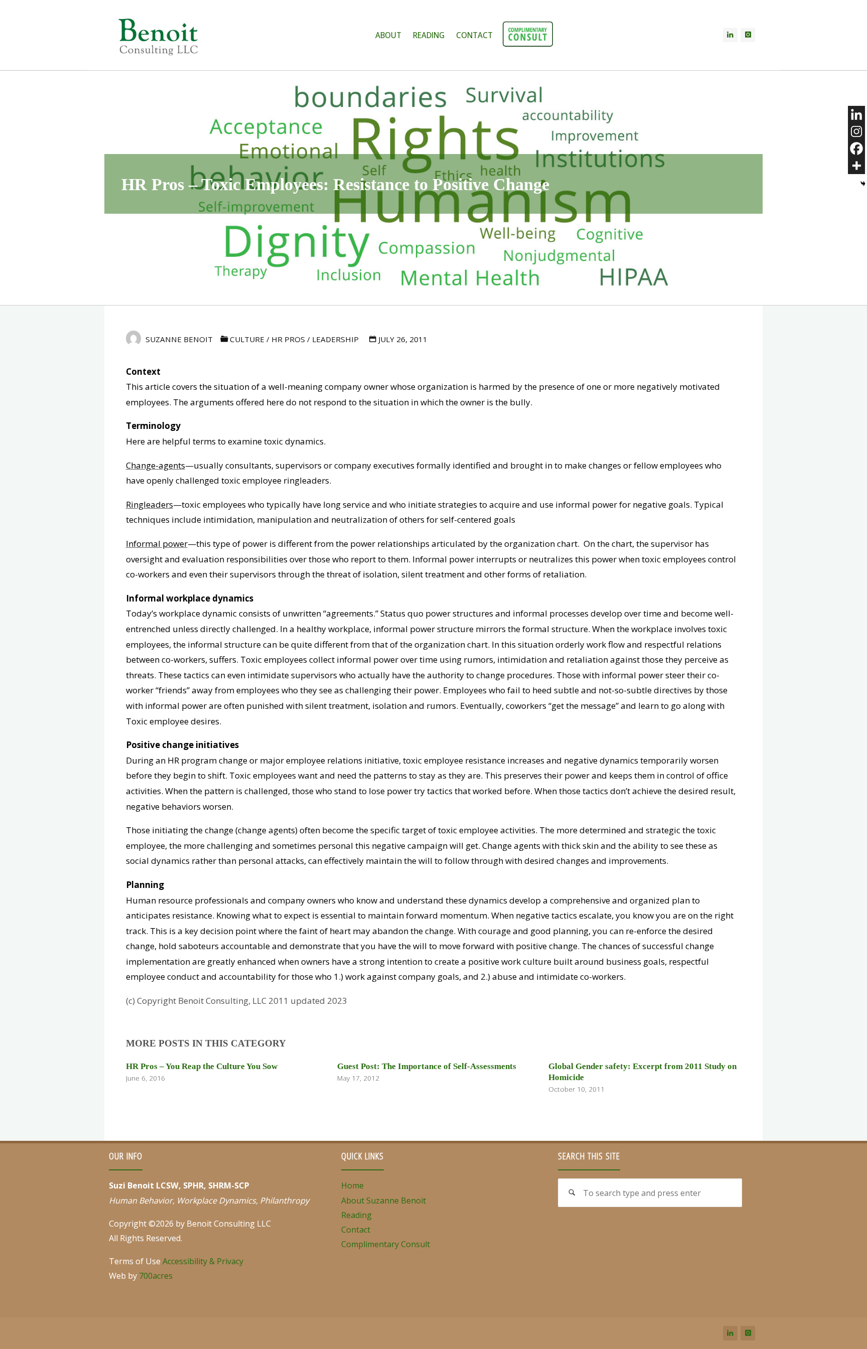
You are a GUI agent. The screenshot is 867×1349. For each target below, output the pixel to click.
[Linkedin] (856, 114)
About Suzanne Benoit (383, 1200)
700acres (156, 1275)
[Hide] (863, 184)
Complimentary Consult (385, 1244)
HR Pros (288, 339)
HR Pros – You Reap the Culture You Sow (201, 1066)
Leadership (335, 339)
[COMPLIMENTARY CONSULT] (528, 35)
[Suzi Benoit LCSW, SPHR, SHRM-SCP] (158, 35)
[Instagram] (748, 35)
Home (352, 1185)
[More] (856, 165)
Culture (247, 339)
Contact (355, 1229)
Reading (356, 1215)
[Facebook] (856, 148)
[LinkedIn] (730, 35)
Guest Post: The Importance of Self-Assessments (426, 1066)
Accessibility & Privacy (203, 1261)
